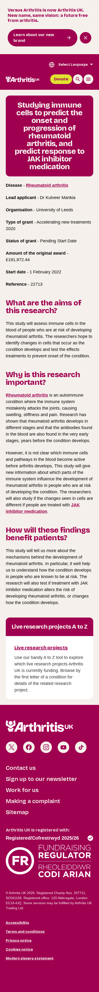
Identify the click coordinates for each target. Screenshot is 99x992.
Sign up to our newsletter (41, 779)
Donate (61, 79)
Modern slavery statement (30, 958)
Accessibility (17, 923)
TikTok (81, 747)
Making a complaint (33, 801)
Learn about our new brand (33, 37)
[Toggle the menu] (88, 79)
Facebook (29, 747)
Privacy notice (18, 941)
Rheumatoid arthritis (47, 185)
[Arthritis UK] (22, 79)
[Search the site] (78, 79)
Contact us (21, 768)
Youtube (63, 747)
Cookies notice (19, 949)
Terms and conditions (25, 932)
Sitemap (17, 812)
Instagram (46, 747)
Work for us (22, 790)
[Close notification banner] (85, 38)
